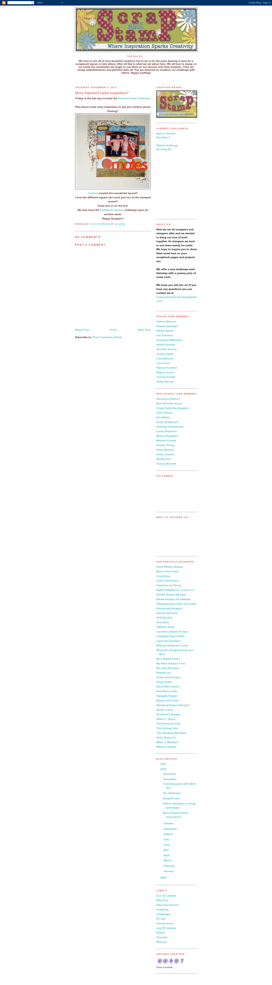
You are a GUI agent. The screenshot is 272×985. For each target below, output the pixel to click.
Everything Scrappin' (169, 608)
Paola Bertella (165, 449)
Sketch (160, 932)
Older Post (144, 329)
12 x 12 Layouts (166, 895)
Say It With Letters (167, 686)
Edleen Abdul (164, 330)
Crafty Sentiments (167, 580)
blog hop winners (167, 904)
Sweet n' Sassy (165, 718)
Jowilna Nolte (165, 353)
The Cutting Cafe (167, 728)
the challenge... (172, 793)
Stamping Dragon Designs (172, 705)
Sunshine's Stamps (168, 714)
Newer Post (82, 329)
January (169, 871)
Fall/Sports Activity (112, 209)
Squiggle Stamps (167, 695)
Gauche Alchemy (167, 613)
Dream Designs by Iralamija (173, 599)
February (170, 865)
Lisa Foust (163, 363)
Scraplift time (171, 798)
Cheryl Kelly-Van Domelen (172, 408)
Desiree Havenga (167, 326)
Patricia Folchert (166, 367)
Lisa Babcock (165, 358)
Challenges (163, 914)
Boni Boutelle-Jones (169, 403)
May (166, 849)
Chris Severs (164, 412)
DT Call (160, 918)
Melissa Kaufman (167, 435)
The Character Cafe (168, 723)
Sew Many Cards (166, 691)
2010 (163, 769)
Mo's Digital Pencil (168, 658)
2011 (163, 763)
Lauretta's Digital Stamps (172, 631)
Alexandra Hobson (168, 398)
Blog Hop (162, 900)
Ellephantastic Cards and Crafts (176, 603)
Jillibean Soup (165, 626)
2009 (163, 877)
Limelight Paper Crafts (170, 636)
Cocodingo (163, 576)
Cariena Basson (166, 321)
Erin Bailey (163, 417)
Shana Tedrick (165, 454)
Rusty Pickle (164, 681)
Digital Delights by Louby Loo (175, 589)
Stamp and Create (167, 700)
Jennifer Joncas (166, 349)
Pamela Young (165, 445)
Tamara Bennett (166, 463)
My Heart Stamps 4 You (170, 663)
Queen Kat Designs (168, 677)
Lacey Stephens (166, 431)
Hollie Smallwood (167, 421)
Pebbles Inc (163, 672)
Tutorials (161, 937)
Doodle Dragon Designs (171, 594)
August (169, 833)
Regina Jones (165, 372)
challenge (162, 909)
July (167, 839)
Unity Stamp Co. (166, 737)
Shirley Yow (163, 459)
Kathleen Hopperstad (169, 426)
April (167, 855)
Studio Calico (164, 709)
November (170, 779)
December (170, 773)
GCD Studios (164, 617)
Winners (161, 941)
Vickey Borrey (165, 381)
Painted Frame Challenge (134, 98)
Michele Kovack (166, 440)
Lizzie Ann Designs (168, 640)
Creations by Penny (168, 585)
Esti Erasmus (164, 335)
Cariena (93, 193)
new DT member (166, 927)
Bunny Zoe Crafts (167, 571)
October (169, 823)
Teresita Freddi (165, 376)
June (167, 844)
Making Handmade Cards (172, 645)
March (168, 860)
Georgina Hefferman (169, 339)
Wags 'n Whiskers (167, 742)
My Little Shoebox (167, 668)
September (171, 828)
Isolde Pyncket (165, 344)
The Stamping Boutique (171, 732)
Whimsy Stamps (166, 746)
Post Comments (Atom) (107, 337)
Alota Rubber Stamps (169, 566)
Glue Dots (162, 622)
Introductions (165, 923)
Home (113, 329)
